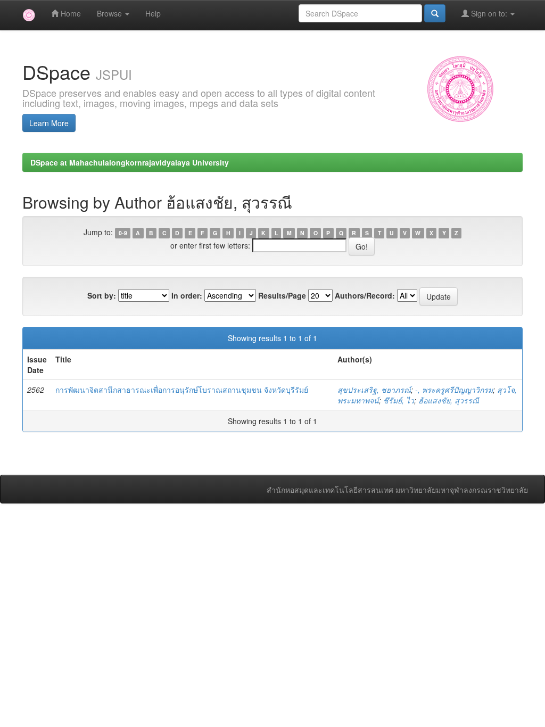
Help (153, 13)
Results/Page (282, 295)
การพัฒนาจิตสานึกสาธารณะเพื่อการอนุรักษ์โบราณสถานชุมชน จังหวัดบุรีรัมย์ (181, 389)
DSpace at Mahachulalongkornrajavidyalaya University (129, 162)
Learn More (49, 123)
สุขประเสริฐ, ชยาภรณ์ (374, 389)
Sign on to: (489, 13)
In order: (186, 295)
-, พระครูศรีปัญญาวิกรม (454, 389)
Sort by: (101, 295)
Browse (110, 13)
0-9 (123, 233)
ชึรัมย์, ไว (398, 400)
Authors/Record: (365, 295)
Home (70, 13)
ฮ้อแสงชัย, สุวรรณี (448, 400)
